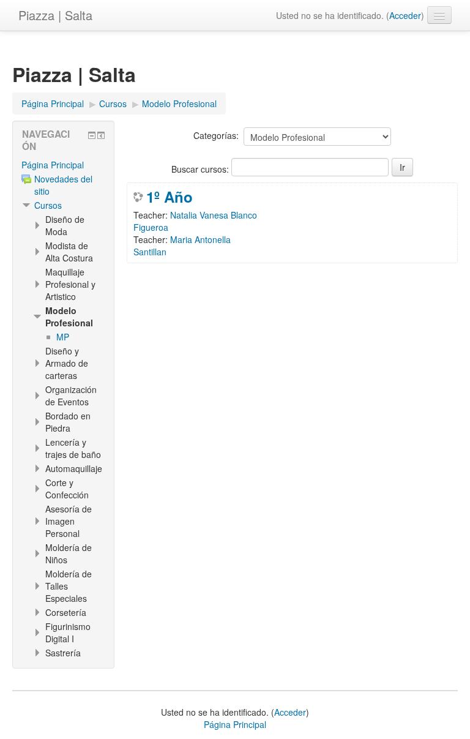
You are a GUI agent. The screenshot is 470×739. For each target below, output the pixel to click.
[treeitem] (63, 165)
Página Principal (52, 165)
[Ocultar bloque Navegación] (91, 135)
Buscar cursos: (201, 169)
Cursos (48, 205)
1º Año (169, 196)
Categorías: (216, 135)
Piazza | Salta (55, 15)
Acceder (405, 15)
